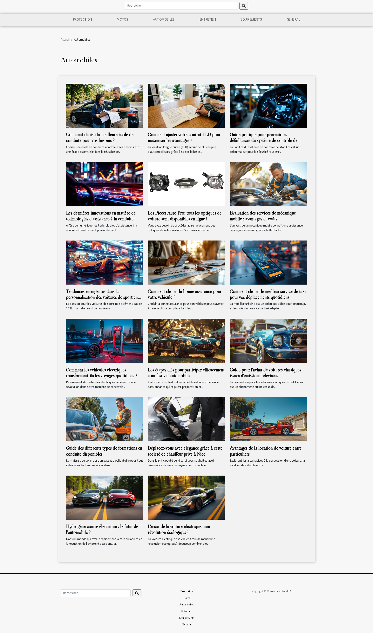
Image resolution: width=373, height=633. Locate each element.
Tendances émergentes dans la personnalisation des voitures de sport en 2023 (102, 297)
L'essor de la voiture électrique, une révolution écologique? (179, 529)
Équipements (251, 20)
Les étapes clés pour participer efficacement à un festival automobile (186, 372)
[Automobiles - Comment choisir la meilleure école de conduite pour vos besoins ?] (104, 105)
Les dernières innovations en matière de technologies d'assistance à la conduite (101, 215)
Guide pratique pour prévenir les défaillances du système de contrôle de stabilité (263, 140)
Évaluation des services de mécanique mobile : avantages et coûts (263, 215)
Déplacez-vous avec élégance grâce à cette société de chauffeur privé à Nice (185, 451)
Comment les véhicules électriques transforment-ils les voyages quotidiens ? (101, 372)
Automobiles (163, 20)
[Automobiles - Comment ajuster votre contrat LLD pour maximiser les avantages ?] (186, 105)
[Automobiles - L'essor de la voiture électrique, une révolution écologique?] (186, 497)
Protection (82, 20)
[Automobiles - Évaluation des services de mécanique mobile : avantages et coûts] (268, 184)
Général (293, 20)
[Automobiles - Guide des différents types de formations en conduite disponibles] (104, 419)
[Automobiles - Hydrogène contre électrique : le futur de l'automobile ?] (104, 497)
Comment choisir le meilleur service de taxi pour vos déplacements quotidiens (268, 294)
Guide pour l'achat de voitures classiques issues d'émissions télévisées (265, 372)
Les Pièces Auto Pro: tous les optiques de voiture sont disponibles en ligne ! (184, 215)
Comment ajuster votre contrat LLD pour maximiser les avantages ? (184, 137)
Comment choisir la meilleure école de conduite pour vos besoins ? (99, 137)
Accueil (65, 39)
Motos (122, 20)
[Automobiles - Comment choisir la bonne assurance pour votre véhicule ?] (186, 262)
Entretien (208, 20)
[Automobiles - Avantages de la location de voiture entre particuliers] (268, 419)
